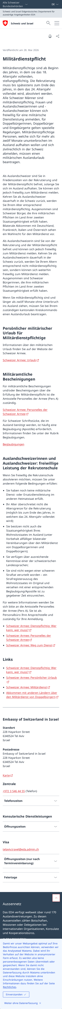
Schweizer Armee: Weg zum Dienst (29, 645)
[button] (56, 898)
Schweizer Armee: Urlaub (19, 360)
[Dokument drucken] (50, 36)
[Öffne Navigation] (57, 23)
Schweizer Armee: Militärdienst (26, 687)
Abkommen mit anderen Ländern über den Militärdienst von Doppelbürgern (31, 695)
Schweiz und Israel (22, 23)
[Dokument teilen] (57, 36)
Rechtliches (9, 987)
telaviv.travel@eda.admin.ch (21, 849)
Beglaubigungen (13, 444)
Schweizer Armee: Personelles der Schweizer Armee (25, 412)
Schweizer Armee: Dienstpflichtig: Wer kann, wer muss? (31, 670)
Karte (6, 775)
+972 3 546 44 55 (14, 791)
